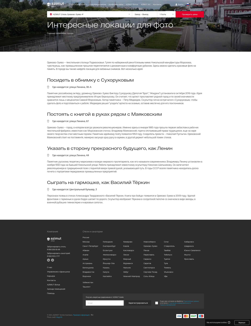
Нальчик (127, 267)
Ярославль (189, 259)
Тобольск (168, 254)
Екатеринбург (109, 246)
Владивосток (88, 272)
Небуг (126, 272)
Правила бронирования (168, 305)
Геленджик (108, 241)
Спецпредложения (98, 4)
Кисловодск (128, 250)
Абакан (86, 250)
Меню (198, 4)
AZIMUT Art (145, 4)
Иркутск (107, 259)
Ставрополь (169, 246)
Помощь (51, 293)
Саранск (147, 259)
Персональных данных (191, 301)
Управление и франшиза (58, 271)
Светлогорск (149, 267)
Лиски (126, 254)
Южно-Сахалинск (192, 250)
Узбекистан (88, 282)
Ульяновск (168, 272)
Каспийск (107, 276)
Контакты (157, 4)
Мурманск (128, 263)
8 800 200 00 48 (53, 249)
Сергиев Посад (150, 272)
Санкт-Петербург (90, 246)
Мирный (127, 259)
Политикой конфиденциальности (180, 303)
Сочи (166, 241)
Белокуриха (88, 267)
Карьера (51, 276)
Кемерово (127, 241)
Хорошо (241, 322)
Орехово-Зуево (150, 246)
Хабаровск (189, 241)
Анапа (85, 254)
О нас (49, 267)
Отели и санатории (77, 4)
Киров (126, 246)
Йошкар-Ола (109, 263)
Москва (86, 241)
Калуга (106, 272)
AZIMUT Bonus (132, 4)
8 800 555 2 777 (53, 256)
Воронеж (87, 276)
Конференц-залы (116, 4)
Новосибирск (150, 241)
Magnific (59, 317)
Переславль (149, 254)
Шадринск (189, 246)
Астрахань (87, 263)
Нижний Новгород (131, 276)
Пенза (146, 250)
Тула (166, 263)
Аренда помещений (56, 289)
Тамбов (167, 250)
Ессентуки (107, 250)
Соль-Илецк (149, 276)
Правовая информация (81, 315)
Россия (86, 237)
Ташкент (86, 286)
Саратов (147, 263)
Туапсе (167, 259)
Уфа (165, 276)
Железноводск (109, 254)
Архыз (85, 259)
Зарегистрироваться (138, 303)
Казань (106, 267)
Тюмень (167, 267)
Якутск (187, 254)
